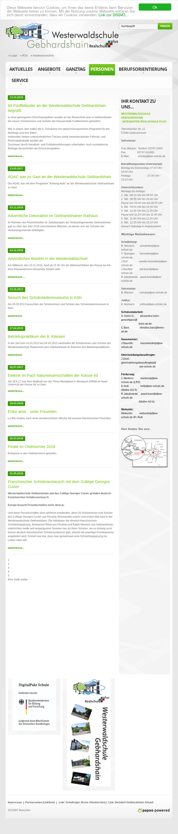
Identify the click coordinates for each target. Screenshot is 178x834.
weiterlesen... (16, 156)
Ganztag (75, 69)
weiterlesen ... (16, 277)
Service (20, 80)
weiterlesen (15, 315)
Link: (62, 802)
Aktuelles (21, 69)
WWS (62, 35)
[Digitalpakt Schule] (34, 680)
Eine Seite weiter (18, 579)
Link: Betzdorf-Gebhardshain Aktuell (130, 802)
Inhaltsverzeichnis (43, 55)
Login (14, 55)
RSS (25, 55)
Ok (155, 7)
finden (165, 26)
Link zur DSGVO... (114, 14)
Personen (102, 69)
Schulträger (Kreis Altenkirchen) (86, 802)
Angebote (49, 69)
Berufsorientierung (143, 69)
